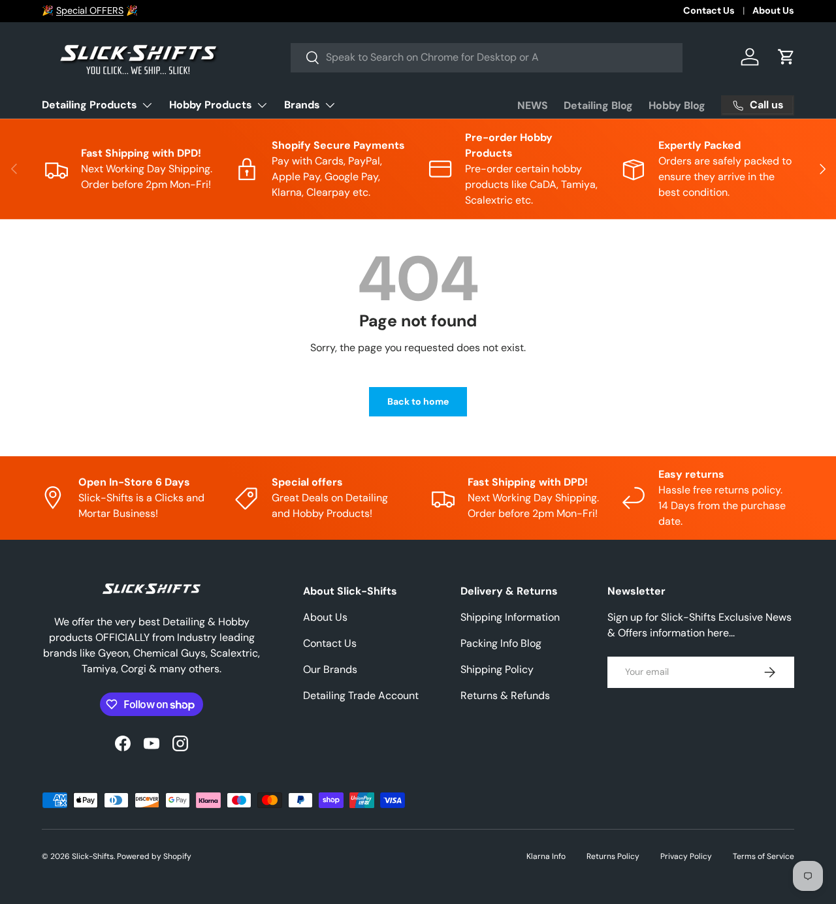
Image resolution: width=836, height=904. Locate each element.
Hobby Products (210, 105)
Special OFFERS (89, 10)
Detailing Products (89, 105)
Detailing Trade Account (361, 695)
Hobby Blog (677, 105)
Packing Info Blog (500, 643)
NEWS (532, 105)
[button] (786, 56)
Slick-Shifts (93, 856)
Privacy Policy (686, 856)
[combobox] (487, 57)
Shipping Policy (497, 669)
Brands (302, 105)
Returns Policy (613, 856)
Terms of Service (763, 856)
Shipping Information (510, 617)
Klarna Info (546, 856)
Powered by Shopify (154, 856)
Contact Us (709, 10)
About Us (773, 10)
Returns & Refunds (505, 695)
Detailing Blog (598, 105)
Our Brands (330, 669)
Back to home (418, 401)
